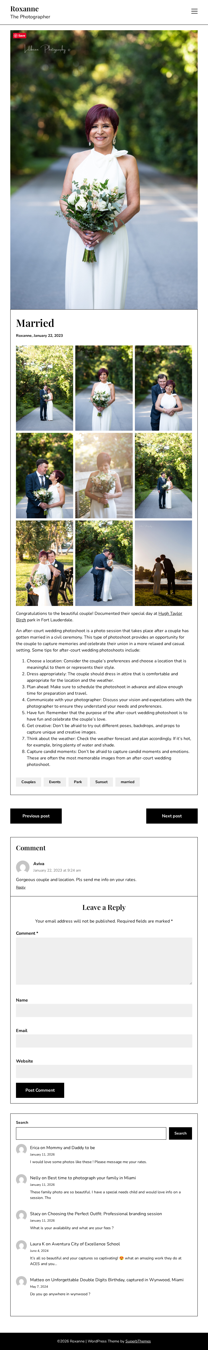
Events (55, 781)
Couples (28, 781)
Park (78, 781)
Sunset (101, 781)
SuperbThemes (138, 1341)
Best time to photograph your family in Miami (92, 1178)
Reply (20, 887)
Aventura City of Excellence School (86, 1244)
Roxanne (24, 8)
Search (22, 1122)
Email (21, 1031)
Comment (27, 933)
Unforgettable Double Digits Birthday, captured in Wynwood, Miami (117, 1280)
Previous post (36, 816)
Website (24, 1061)
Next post (172, 816)
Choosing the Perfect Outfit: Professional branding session (105, 1214)
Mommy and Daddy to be (70, 1148)
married (127, 781)
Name (22, 1000)
